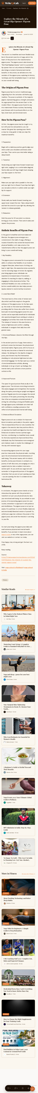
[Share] (28, 1088)
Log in (24, 3)
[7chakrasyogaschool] (4, 33)
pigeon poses (6, 535)
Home (3, 8)
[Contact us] (32, 1088)
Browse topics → (30, 589)
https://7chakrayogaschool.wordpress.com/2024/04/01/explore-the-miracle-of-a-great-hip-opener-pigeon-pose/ (18, 560)
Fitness (9, 8)
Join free (32, 3)
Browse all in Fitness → (28, 874)
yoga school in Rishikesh (14, 568)
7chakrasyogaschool (14, 32)
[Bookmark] (22, 1088)
